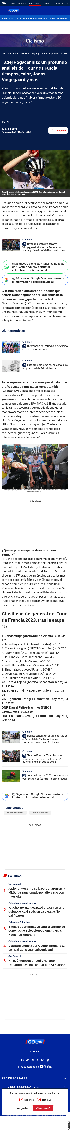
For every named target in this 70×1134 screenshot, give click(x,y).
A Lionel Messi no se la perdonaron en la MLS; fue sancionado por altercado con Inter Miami (36, 892)
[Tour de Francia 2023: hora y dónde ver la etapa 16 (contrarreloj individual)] (11, 776)
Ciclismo (22, 53)
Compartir (61, 130)
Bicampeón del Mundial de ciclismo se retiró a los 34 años (45, 347)
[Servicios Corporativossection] (65, 1086)
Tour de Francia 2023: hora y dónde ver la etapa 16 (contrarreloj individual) (45, 776)
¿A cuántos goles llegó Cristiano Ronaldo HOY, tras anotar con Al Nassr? (36, 962)
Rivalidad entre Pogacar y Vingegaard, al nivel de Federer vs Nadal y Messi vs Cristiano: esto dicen (44, 247)
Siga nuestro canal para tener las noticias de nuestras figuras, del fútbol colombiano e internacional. (38, 267)
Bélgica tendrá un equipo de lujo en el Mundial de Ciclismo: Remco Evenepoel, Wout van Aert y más (45, 738)
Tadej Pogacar (40, 812)
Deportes (29, 1099)
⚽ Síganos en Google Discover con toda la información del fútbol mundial (38, 280)
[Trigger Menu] (5, 10)
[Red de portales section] (65, 1078)
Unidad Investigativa (54, 3)
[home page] (4, 3)
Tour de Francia (15, 812)
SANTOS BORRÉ (58, 18)
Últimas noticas (18, 3)
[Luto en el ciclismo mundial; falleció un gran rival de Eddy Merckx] (11, 366)
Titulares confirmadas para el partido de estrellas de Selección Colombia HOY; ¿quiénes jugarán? (36, 930)
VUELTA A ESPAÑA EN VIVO (32, 18)
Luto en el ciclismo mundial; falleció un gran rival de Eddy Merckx (45, 366)
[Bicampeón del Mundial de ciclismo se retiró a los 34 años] (11, 347)
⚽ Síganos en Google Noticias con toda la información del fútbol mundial (37, 795)
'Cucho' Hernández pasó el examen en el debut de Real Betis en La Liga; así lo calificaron (36, 911)
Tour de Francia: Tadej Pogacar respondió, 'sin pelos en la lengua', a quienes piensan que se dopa (42, 758)
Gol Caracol (35, 3)
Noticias (46, 1099)
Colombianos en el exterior (22, 903)
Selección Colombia (19, 922)
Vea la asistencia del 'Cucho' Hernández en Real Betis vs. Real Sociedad (36, 947)
